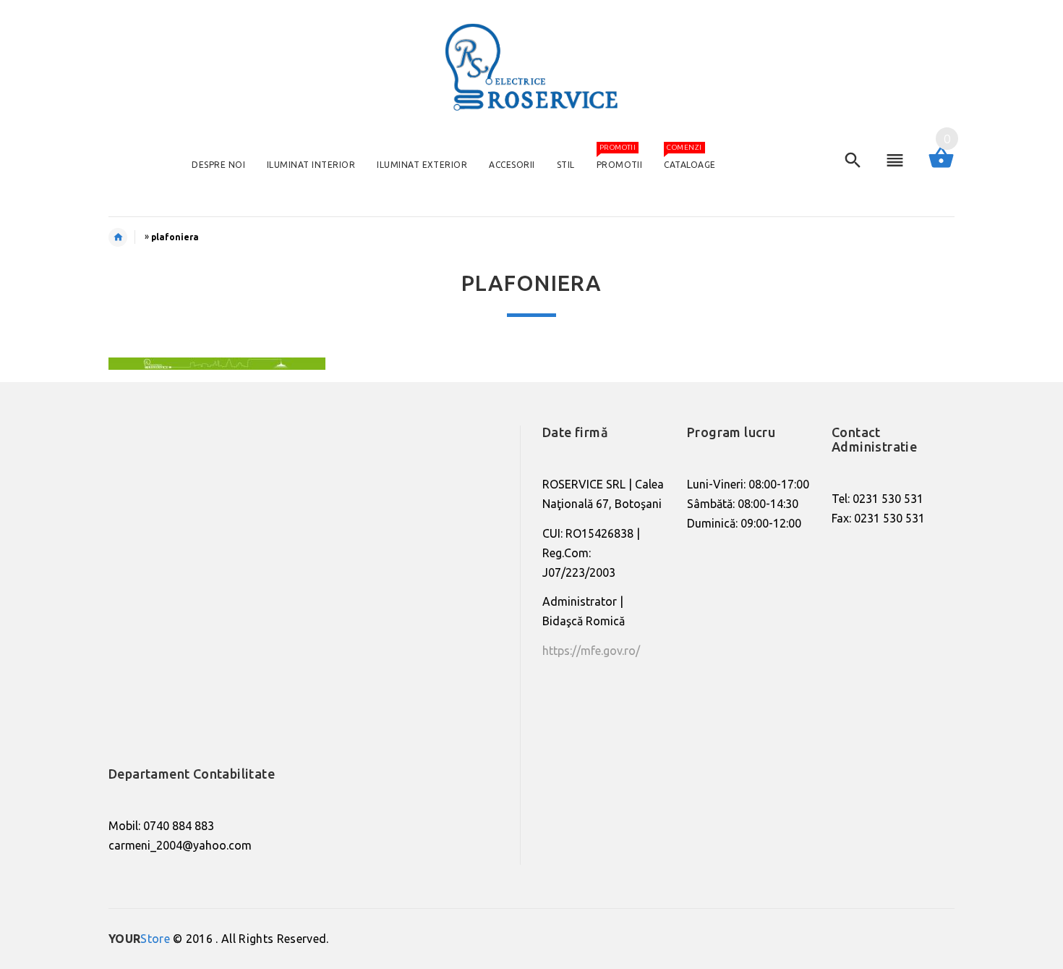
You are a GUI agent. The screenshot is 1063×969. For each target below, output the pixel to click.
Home (125, 237)
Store (139, 938)
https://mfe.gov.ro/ (591, 650)
